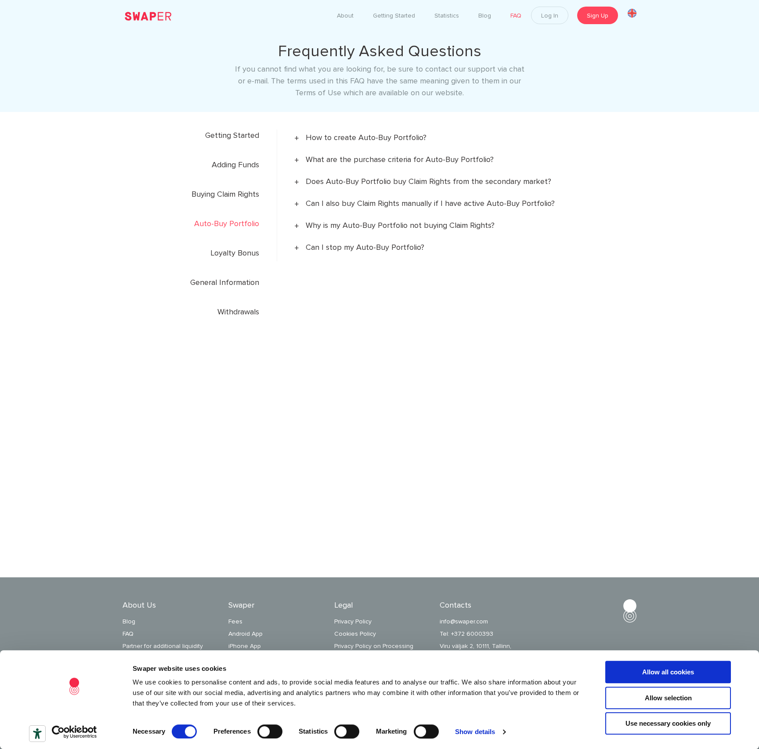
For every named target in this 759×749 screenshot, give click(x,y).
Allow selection (668, 698)
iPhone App (244, 646)
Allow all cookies (668, 672)
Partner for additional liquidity (163, 646)
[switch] (269, 731)
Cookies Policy (355, 633)
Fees (235, 621)
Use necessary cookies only (668, 723)
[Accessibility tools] (37, 733)
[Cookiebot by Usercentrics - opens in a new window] (74, 731)
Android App (245, 633)
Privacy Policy (353, 621)
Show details (475, 731)
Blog (129, 621)
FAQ (128, 633)
